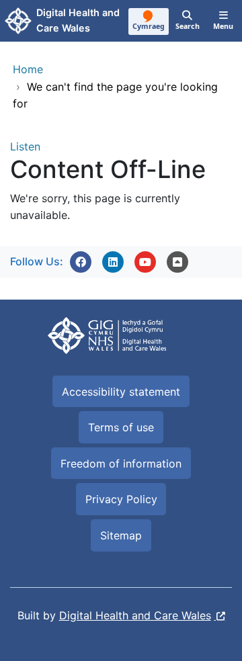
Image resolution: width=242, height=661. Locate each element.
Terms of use (121, 427)
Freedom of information (121, 463)
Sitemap (121, 535)
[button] (81, 262)
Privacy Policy (121, 499)
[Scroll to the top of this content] (177, 262)
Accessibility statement (121, 391)
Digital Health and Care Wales (135, 615)
